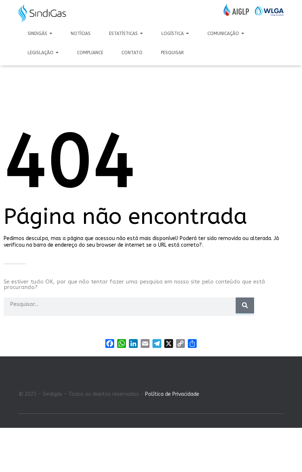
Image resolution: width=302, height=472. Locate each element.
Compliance (90, 52)
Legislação (41, 52)
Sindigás (38, 33)
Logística (173, 33)
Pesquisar (172, 52)
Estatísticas (124, 33)
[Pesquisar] (245, 305)
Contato (132, 52)
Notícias (81, 33)
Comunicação (223, 33)
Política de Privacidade (172, 394)
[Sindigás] (42, 13)
